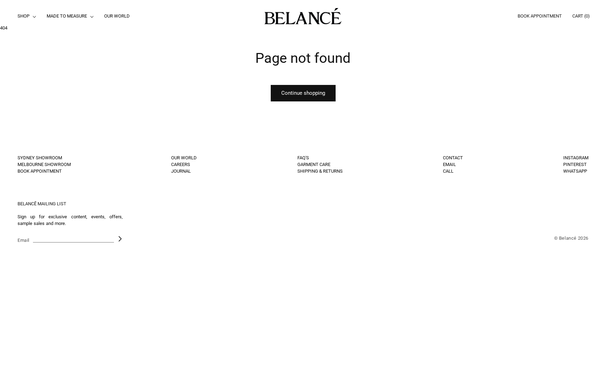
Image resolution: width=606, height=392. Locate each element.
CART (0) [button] (581, 16)
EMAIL (449, 164)
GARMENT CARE (313, 164)
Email (23, 240)
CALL (448, 171)
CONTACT (453, 157)
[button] (26, 16)
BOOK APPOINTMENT (540, 16)
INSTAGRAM (575, 157)
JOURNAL (181, 171)
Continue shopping (303, 93)
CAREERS (180, 164)
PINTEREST (575, 164)
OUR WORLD (184, 157)
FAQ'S (303, 157)
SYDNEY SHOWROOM (40, 157)
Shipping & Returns (320, 171)
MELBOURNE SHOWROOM (44, 164)
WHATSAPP (575, 171)
